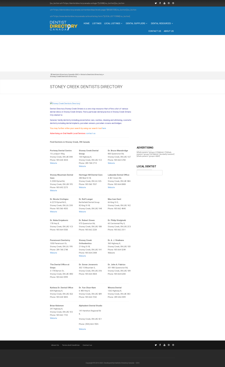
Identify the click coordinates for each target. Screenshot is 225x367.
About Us (169, 31)
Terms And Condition (71, 345)
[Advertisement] (112, 53)
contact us (90, 133)
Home (86, 23)
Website (53, 163)
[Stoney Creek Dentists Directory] (91, 104)
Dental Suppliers (135, 23)
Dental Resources (161, 23)
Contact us (154, 31)
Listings (96, 23)
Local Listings (112, 23)
